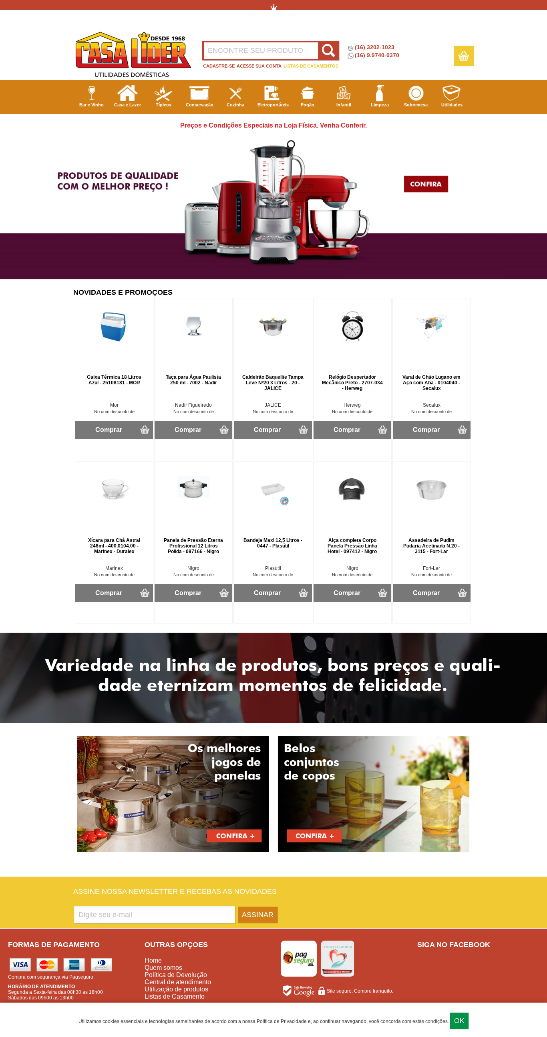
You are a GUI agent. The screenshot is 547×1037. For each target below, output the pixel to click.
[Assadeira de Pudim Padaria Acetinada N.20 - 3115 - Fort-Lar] (432, 504)
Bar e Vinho (91, 104)
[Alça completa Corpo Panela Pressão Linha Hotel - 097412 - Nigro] (352, 504)
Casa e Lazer (127, 104)
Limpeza (380, 104)
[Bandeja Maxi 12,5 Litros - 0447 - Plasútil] (273, 504)
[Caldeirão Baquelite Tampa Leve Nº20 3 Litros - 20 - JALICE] (273, 341)
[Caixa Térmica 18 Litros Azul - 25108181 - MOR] (114, 341)
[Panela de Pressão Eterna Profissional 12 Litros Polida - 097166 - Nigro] (193, 504)
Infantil (343, 104)
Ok (459, 1021)
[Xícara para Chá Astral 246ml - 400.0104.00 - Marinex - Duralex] (114, 504)
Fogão (307, 104)
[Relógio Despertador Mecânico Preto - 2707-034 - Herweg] (352, 341)
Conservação (199, 104)
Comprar (108, 429)
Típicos (163, 104)
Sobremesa (416, 104)
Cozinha (235, 104)
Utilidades (452, 104)
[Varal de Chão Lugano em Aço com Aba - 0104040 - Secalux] (432, 341)
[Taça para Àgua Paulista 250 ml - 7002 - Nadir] (193, 341)
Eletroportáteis (273, 104)
